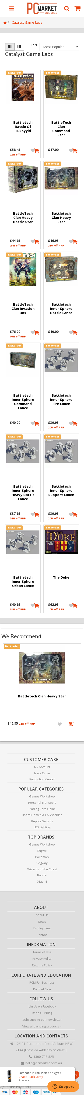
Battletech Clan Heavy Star (61, 217)
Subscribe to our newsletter (42, 1019)
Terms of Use (42, 952)
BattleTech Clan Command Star (61, 128)
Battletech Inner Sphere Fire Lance (61, 399)
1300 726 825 (43, 1056)
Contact (42, 935)
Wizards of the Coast (42, 869)
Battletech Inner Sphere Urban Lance (23, 581)
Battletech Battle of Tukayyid (22, 126)
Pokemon (42, 857)
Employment (42, 928)
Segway (42, 863)
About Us (42, 915)
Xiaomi (42, 881)
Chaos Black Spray (31, 1077)
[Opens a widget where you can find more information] (63, 1087)
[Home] (5, 22)
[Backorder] (35, 150)
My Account (42, 767)
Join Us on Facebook (42, 1006)
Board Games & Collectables (42, 815)
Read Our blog (42, 1013)
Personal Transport (42, 802)
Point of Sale (42, 989)
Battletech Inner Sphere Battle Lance (61, 308)
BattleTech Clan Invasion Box (23, 308)
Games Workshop (42, 796)
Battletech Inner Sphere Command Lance (23, 401)
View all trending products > (42, 1026)
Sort (34, 45)
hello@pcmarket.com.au (43, 1063)
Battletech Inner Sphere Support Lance (61, 490)
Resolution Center (42, 779)
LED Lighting (42, 827)
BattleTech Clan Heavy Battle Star (23, 217)
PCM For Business (42, 982)
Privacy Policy (42, 958)
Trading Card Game (42, 809)
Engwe (42, 851)
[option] (42, 688)
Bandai (42, 875)
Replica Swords (42, 821)
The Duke (61, 577)
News (42, 922)
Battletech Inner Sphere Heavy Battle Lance (23, 492)
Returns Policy (42, 965)
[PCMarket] (42, 8)
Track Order (42, 773)
